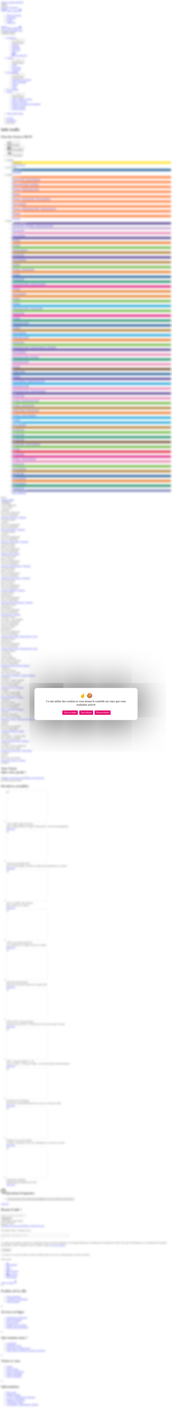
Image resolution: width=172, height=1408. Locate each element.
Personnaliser (102, 712)
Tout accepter (70, 712)
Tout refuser (86, 712)
